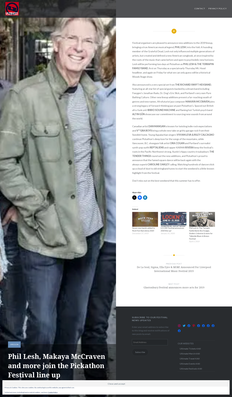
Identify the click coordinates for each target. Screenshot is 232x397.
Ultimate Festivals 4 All (191, 368)
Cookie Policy (53, 392)
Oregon (14, 344)
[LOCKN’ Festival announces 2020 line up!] (173, 219)
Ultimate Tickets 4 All (190, 348)
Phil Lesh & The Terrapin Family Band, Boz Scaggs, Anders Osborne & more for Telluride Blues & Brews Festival (201, 233)
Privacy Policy (217, 8)
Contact (199, 8)
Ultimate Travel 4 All (190, 358)
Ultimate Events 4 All (190, 363)
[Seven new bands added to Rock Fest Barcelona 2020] (145, 219)
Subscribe (140, 352)
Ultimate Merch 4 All (190, 353)
